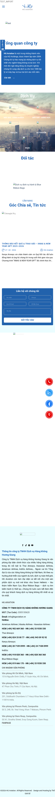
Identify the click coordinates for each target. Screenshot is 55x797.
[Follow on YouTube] (32, 545)
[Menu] (3, 6)
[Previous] (4, 23)
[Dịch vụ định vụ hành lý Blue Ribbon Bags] (27, 186)
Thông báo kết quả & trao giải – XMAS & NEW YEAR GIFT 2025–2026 (26, 245)
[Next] (50, 23)
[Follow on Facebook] (23, 545)
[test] (27, 7)
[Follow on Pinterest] (29, 545)
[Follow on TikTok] (26, 545)
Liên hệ (2, 44)
